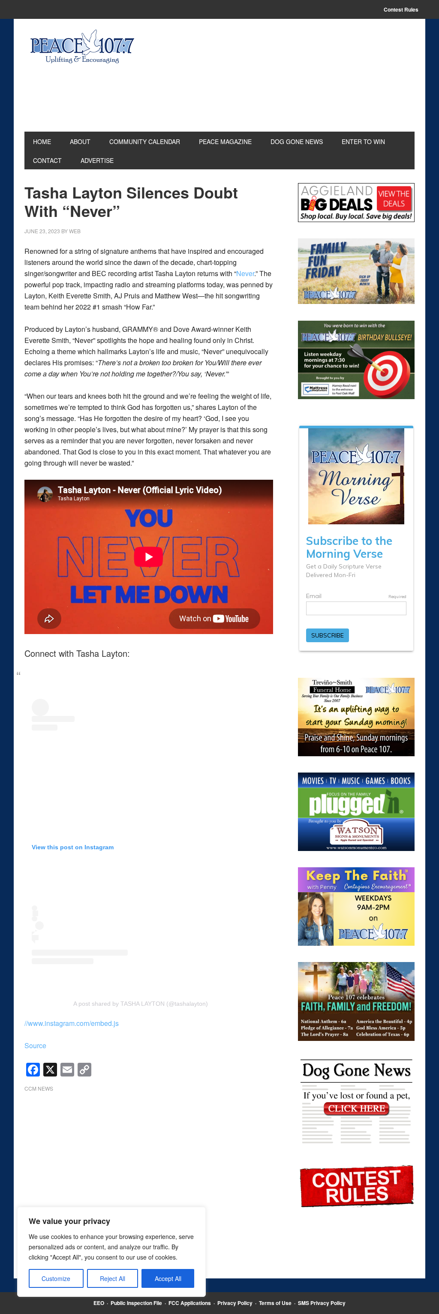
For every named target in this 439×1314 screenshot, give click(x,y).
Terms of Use (275, 1303)
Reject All (112, 1278)
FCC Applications (189, 1303)
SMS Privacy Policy (322, 1303)
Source (35, 1045)
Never (245, 273)
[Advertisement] (149, 1173)
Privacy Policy (235, 1303)
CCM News (38, 1088)
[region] (111, 1252)
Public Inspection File (136, 1303)
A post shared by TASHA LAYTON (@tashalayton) (140, 1003)
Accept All (168, 1278)
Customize (56, 1278)
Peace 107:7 (82, 47)
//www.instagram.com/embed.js (71, 1023)
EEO (98, 1303)
